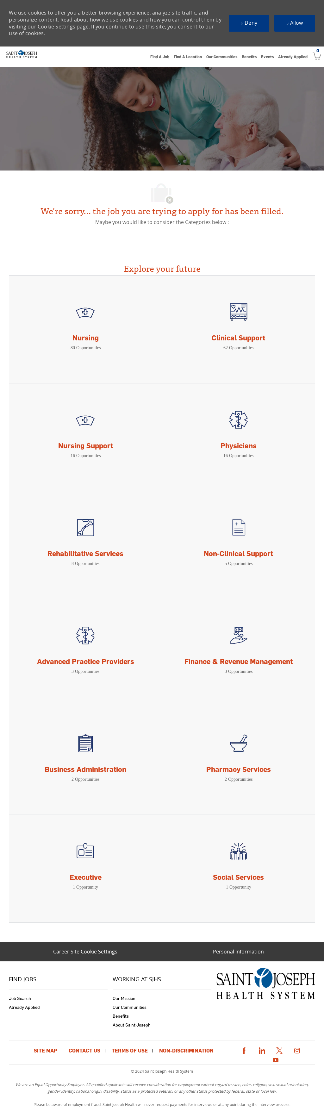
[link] (21, 56)
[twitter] (279, 1049)
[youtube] (275, 1059)
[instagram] (297, 1049)
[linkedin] (262, 1049)
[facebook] (244, 1049)
